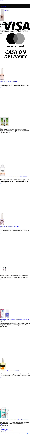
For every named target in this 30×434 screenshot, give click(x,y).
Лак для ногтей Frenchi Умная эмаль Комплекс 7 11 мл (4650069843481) (9, 226)
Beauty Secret (1, 0)
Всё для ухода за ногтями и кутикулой (8, 21)
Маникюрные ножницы (4, 429)
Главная (1, 21)
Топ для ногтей (3, 432)
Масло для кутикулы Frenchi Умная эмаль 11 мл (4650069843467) (8, 81)
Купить (1, 27)
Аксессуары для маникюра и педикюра (7, 5)
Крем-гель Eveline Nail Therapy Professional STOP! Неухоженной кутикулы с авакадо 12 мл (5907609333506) (14, 419)
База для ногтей (3, 431)
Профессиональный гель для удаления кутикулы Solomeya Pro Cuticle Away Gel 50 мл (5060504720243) (13, 176)
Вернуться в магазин (6, 10)
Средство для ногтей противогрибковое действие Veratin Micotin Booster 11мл (10, 272)
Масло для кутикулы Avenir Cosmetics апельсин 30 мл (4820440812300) (9, 370)
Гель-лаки (2, 4)
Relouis (3, 35)
